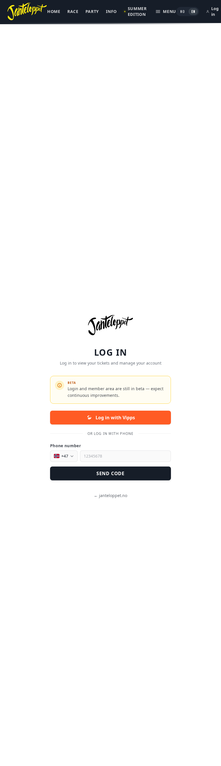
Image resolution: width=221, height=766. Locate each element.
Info (111, 11)
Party (92, 11)
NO (182, 11)
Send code (110, 473)
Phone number (65, 445)
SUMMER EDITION (137, 11)
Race (73, 11)
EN (193, 11)
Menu (169, 11)
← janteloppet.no (110, 495)
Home (53, 11)
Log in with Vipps (115, 417)
